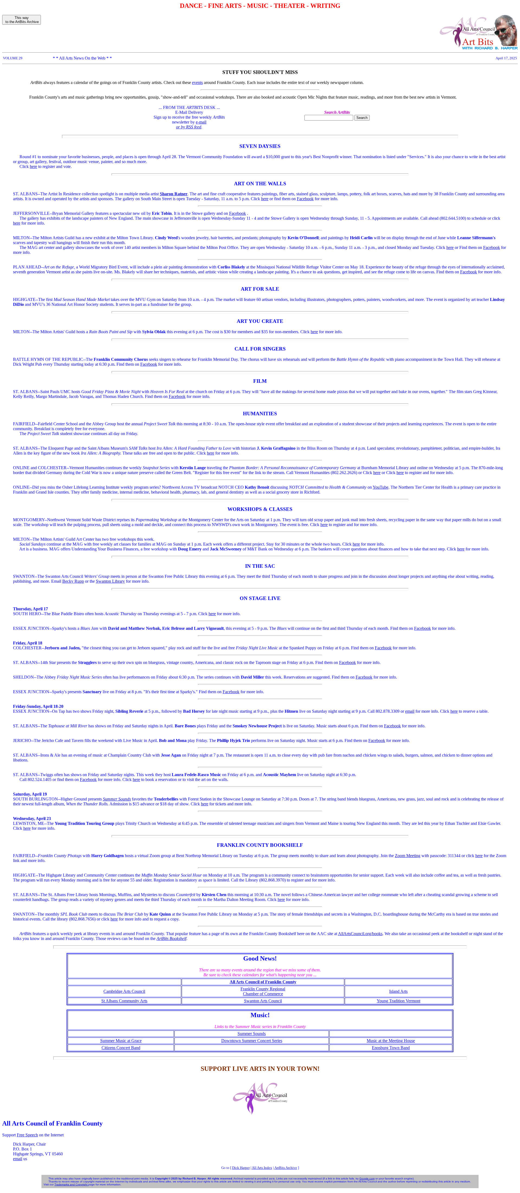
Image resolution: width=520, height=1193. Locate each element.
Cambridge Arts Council (124, 991)
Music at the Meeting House (391, 1040)
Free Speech (27, 1135)
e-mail (201, 122)
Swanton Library (110, 581)
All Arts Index (262, 1168)
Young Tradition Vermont (398, 1001)
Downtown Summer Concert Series (251, 1040)
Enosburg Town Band (391, 1047)
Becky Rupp (73, 581)
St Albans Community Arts (124, 1001)
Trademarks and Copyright (71, 1184)
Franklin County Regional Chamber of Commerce (262, 991)
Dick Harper (241, 1168)
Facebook (305, 198)
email (409, 711)
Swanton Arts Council (263, 1001)
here (33, 166)
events (197, 82)
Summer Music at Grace (121, 1040)
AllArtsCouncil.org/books (360, 933)
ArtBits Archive (285, 1168)
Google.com (367, 1178)
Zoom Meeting (407, 855)
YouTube (380, 487)
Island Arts (398, 991)
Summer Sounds (252, 1033)
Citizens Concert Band (121, 1047)
